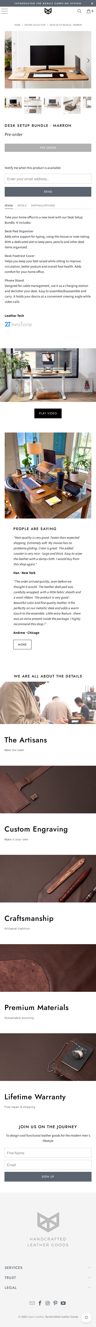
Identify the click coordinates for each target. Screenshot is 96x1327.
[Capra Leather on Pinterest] (55, 1304)
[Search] (79, 11)
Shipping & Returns (43, 205)
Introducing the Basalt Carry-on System (48, 3)
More (22, 644)
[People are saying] (48, 476)
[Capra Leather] (48, 11)
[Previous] (8, 60)
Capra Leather (35, 1317)
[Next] (88, 60)
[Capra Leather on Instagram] (47, 1304)
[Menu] (1, 11)
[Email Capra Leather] (32, 1304)
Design (9, 205)
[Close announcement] (92, 4)
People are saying (35, 528)
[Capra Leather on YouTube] (63, 1304)
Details (21, 205)
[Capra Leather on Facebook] (40, 1304)
